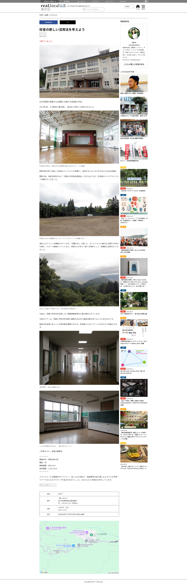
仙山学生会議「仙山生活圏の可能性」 (132, 138)
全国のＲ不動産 (49, 1)
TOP (41, 15)
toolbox (95, 1)
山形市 (46, 485)
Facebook (48, 22)
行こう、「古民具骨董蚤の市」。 (130, 161)
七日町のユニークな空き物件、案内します (133, 116)
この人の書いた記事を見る (134, 64)
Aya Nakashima (135, 60)
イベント (53, 485)
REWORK (123, 1)
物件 (41, 485)
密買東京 (67, 1)
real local (109, 1)
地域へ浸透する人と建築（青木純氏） (132, 93)
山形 (46, 15)
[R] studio (81, 1)
